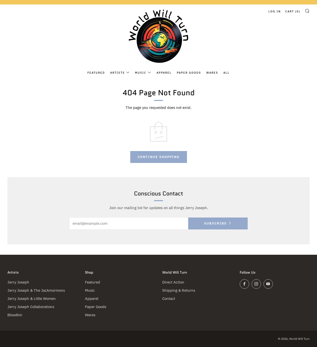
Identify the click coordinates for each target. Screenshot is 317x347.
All (226, 72)
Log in (274, 11)
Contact (168, 298)
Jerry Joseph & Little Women (31, 298)
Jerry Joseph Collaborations (30, 306)
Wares (212, 72)
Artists (117, 72)
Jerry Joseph (18, 282)
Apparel (164, 72)
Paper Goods (189, 72)
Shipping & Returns (178, 290)
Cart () (292, 11)
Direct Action (173, 282)
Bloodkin (14, 315)
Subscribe (215, 223)
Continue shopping (159, 157)
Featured (96, 72)
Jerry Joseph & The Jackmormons (36, 290)
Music (140, 72)
